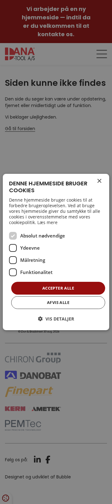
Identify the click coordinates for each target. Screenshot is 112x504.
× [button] (99, 181)
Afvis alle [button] (58, 302)
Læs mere (47, 222)
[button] (56, 318)
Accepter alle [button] (58, 288)
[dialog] (56, 252)
